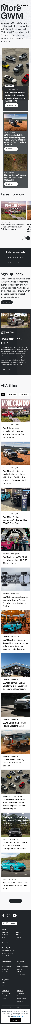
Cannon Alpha (20, 940)
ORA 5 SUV (5, 942)
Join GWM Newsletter (9, 923)
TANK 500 (19, 937)
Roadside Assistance (22, 966)
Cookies (12, 1008)
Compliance (20, 1001)
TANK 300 (4, 937)
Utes (3, 985)
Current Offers (5, 969)
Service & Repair (21, 964)
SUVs (3, 982)
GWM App (19, 969)
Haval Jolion (5, 932)
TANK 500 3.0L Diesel (7, 953)
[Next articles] (28, 238)
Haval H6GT (5, 934)
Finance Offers (5, 972)
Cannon (4, 940)
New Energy (23, 394)
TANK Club (20, 972)
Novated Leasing (6, 966)
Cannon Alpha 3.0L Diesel (8, 950)
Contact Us (4, 998)
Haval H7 (18, 934)
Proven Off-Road (21, 998)
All (3, 394)
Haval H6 (18, 932)
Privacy (19, 1008)
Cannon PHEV (5, 956)
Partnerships (12, 394)
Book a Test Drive (6, 993)
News (18, 996)
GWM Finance (5, 964)
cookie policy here (18, 1016)
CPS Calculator (21, 974)
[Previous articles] (24, 238)
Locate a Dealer (6, 996)
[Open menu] (5, 5)
